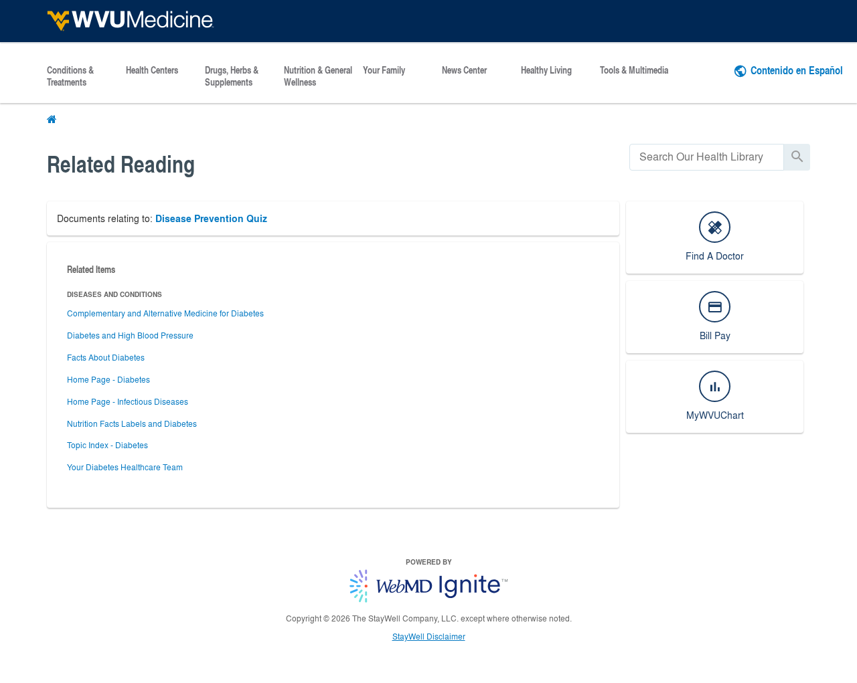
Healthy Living (546, 70)
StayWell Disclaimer (428, 636)
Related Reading (121, 163)
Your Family (384, 70)
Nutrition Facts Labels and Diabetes (132, 423)
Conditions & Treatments (70, 76)
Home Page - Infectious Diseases (127, 401)
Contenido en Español (797, 70)
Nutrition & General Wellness (318, 76)
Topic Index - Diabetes (107, 445)
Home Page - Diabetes (108, 379)
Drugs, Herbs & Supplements (231, 76)
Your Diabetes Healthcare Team (125, 467)
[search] (706, 157)
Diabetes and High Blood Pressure (130, 335)
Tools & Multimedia (634, 70)
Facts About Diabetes (106, 357)
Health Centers (152, 70)
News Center (464, 70)
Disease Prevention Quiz (211, 218)
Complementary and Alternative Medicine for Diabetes (165, 313)
